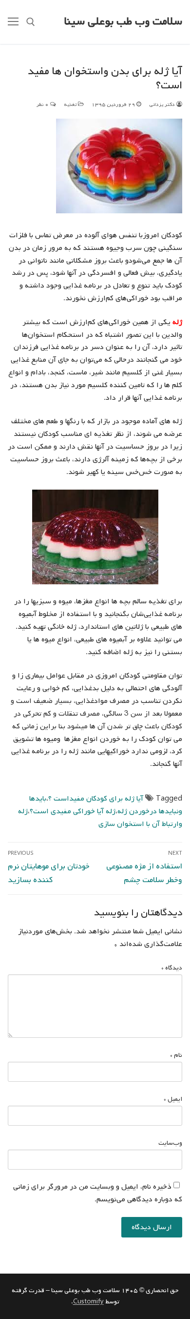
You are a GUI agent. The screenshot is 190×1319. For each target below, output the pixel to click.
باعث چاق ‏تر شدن (134, 726)
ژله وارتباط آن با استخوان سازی (100, 817)
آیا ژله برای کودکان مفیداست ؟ (95, 798)
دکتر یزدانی (162, 104)
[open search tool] (30, 22)
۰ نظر (43, 104)
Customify (88, 1302)
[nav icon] (13, 22)
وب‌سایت (170, 1143)
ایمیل (173, 1099)
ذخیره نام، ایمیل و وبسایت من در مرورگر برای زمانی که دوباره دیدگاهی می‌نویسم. (97, 1193)
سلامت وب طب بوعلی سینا (123, 22)
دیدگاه (171, 968)
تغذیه (71, 104)
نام (176, 1055)
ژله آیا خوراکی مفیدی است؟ (72, 811)
